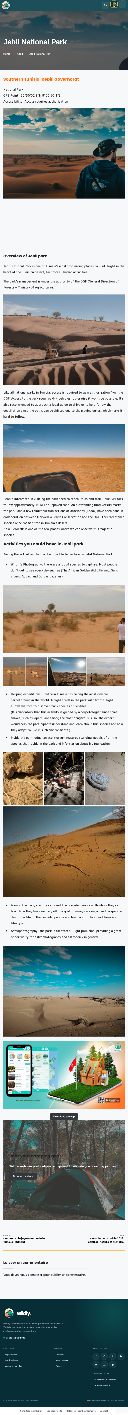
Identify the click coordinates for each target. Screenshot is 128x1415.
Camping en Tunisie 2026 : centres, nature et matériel (106, 1239)
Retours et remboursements (81, 1410)
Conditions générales (105, 1379)
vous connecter (31, 1275)
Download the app (64, 1116)
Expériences (11, 1354)
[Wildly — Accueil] (6, 5)
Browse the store (23, 1176)
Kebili (20, 53)
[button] (14, 671)
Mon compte (62, 1360)
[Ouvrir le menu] (122, 4)
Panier (59, 1365)
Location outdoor (14, 1365)
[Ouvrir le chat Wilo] (114, 4)
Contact (60, 1354)
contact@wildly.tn (16, 1337)
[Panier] (105, 5)
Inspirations (11, 1360)
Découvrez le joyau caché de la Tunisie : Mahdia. (24, 1239)
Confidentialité (102, 1385)
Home (6, 53)
